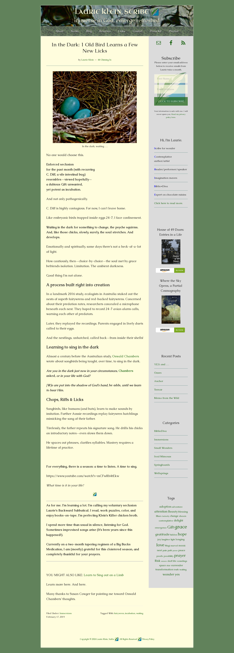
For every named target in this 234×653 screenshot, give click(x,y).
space (162, 565)
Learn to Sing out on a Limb (104, 575)
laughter (166, 539)
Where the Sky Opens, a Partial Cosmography (170, 286)
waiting (139, 613)
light (173, 539)
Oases (158, 372)
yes (177, 574)
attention (160, 511)
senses (164, 561)
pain (165, 550)
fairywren (119, 613)
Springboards (162, 464)
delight (178, 520)
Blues (159, 516)
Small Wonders (163, 447)
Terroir (158, 389)
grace (181, 526)
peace (181, 550)
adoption (165, 506)
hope (182, 534)
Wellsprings (161, 473)
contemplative (166, 520)
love (160, 545)
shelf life (172, 561)
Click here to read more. (168, 203)
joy (159, 539)
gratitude (162, 534)
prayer (180, 555)
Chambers (126, 371)
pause (175, 550)
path (170, 550)
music (182, 545)
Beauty (172, 511)
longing (180, 539)
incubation (130, 613)
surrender (177, 565)
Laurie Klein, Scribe (112, 12)
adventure (177, 506)
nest (159, 550)
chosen (182, 516)
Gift (170, 527)
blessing (183, 511)
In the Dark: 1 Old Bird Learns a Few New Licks (95, 47)
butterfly (165, 516)
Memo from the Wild (166, 398)
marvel (174, 545)
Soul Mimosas (162, 456)
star (168, 565)
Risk (157, 561)
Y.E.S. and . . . (161, 364)
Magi (167, 545)
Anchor (158, 381)
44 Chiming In (104, 59)
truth (176, 569)
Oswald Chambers (125, 356)
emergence (161, 527)
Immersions (66, 613)
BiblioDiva (160, 431)
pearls (159, 556)
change (174, 515)
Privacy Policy (148, 639)
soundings (182, 561)
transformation (164, 569)
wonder (168, 574)
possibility (169, 556)
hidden (173, 534)
